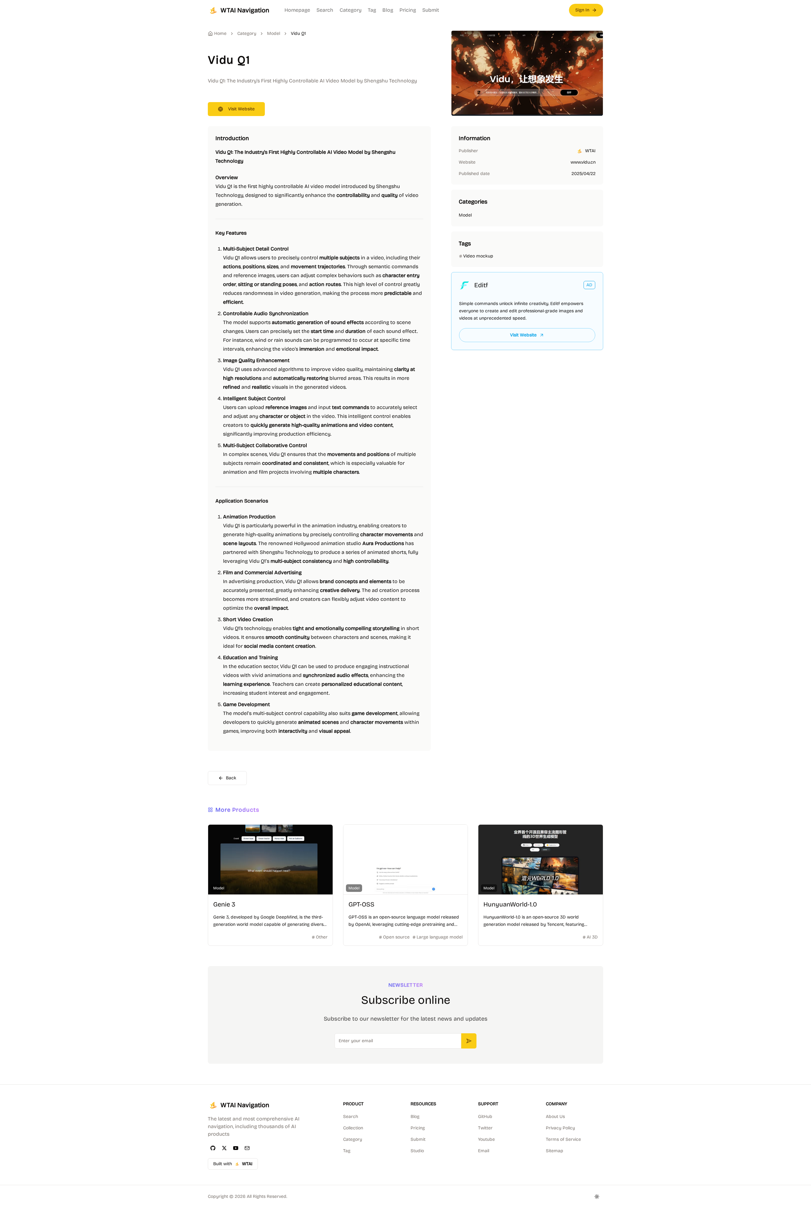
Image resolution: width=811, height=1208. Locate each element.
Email (483, 1150)
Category (350, 10)
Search (324, 10)
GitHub (485, 1116)
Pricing (407, 10)
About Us (555, 1116)
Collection (353, 1128)
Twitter (485, 1128)
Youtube (486, 1139)
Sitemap (554, 1150)
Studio (417, 1150)
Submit (430, 10)
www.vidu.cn (583, 162)
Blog (387, 10)
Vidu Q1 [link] (298, 33)
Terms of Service (563, 1139)
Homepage (297, 10)
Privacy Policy (560, 1128)
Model (273, 33)
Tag (372, 10)
